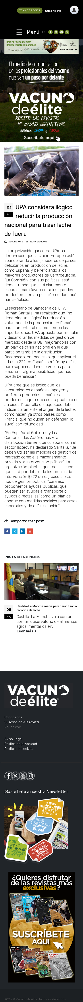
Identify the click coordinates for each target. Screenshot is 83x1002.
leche (33, 241)
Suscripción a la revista (22, 722)
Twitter (14, 531)
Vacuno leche (16, 241)
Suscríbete (53, 10)
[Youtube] (61, 32)
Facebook (7, 531)
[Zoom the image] (74, 7)
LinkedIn (22, 531)
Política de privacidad (20, 744)
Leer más (25, 631)
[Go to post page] (41, 581)
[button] (44, 32)
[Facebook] (50, 32)
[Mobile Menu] (19, 32)
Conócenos (13, 717)
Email (30, 531)
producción (43, 241)
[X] (56, 32)
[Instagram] (67, 32)
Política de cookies (18, 749)
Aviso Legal (13, 739)
